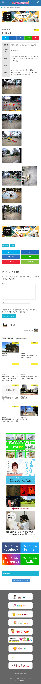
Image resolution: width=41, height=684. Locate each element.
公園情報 (6, 245)
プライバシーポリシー (21, 673)
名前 (3, 302)
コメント (5, 283)
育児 (13, 245)
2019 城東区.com (21, 680)
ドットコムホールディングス (23, 678)
